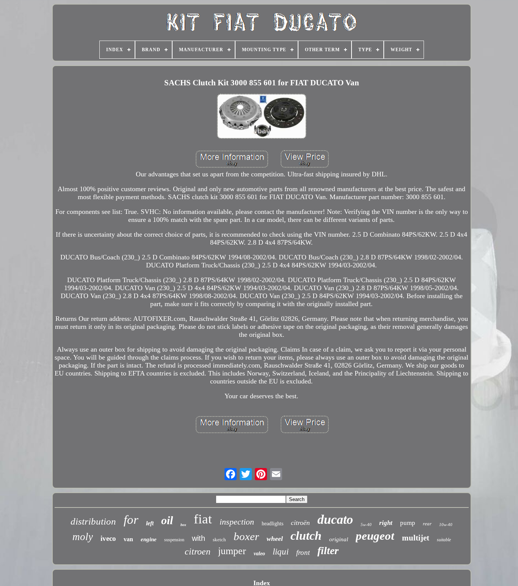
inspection (237, 521)
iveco (108, 538)
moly (82, 536)
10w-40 (445, 524)
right (385, 522)
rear (427, 523)
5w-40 (366, 524)
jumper (232, 550)
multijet (415, 537)
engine (149, 539)
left (150, 523)
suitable (444, 539)
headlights (272, 523)
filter (328, 550)
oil (167, 520)
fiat (203, 519)
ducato (335, 519)
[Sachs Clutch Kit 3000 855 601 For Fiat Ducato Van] (262, 117)
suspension (174, 539)
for (131, 519)
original (338, 539)
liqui (281, 551)
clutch (306, 535)
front (303, 552)
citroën (300, 522)
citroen (197, 551)
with (198, 538)
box (183, 525)
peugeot (375, 535)
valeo (259, 553)
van (128, 539)
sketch (219, 539)
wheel (275, 538)
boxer (246, 536)
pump (407, 522)
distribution (93, 521)
